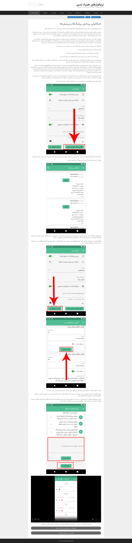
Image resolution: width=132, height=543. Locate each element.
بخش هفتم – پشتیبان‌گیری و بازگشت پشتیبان (66, 528)
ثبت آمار (70, 13)
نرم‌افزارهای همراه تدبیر (90, 4)
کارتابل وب (45, 13)
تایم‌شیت (62, 13)
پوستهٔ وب (96, 13)
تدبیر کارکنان (78, 13)
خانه (101, 13)
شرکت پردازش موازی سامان (66, 541)
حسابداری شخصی (35, 13)
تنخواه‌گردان (87, 13)
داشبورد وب (53, 13)
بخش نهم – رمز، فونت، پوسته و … (66, 533)
